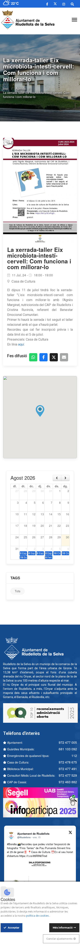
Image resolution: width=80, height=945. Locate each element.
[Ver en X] (70, 833)
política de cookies (37, 916)
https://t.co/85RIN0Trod (33, 856)
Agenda (21, 88)
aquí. (21, 344)
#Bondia (12, 844)
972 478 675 (68, 762)
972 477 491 (68, 768)
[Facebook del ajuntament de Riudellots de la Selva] (47, 4)
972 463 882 (68, 782)
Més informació (63, 927)
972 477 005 (68, 742)
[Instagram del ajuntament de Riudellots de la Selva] (63, 4)
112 (74, 755)
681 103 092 (68, 749)
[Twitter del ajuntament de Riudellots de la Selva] (55, 4)
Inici (5, 88)
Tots (17, 591)
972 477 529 (68, 775)
